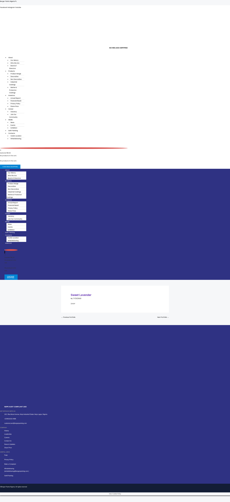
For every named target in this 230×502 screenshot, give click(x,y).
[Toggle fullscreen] (7, 497)
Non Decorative (16, 79)
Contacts (11, 133)
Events (13, 125)
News (12, 122)
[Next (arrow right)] (7, 500)
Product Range (16, 74)
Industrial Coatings (13, 83)
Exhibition (14, 128)
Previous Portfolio (68, 317)
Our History (14, 60)
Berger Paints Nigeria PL (8, 1)
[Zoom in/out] (2, 497)
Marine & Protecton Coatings (13, 90)
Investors (11, 95)
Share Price (15, 106)
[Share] (13, 497)
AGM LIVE (8, 243)
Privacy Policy (15, 104)
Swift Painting (13, 131)
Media (10, 120)
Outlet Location (16, 136)
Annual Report (16, 98)
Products (11, 71)
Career (10, 109)
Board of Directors (13, 67)
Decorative (14, 76)
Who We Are (15, 63)
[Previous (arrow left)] (2, 500)
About (10, 58)
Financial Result (16, 101)
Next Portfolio (163, 317)
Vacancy (14, 112)
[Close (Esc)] (18, 497)
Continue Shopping (10, 166)
